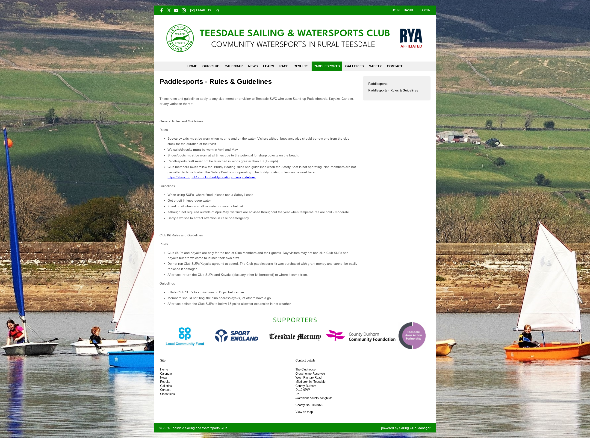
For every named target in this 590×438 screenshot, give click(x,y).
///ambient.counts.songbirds (314, 398)
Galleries (354, 66)
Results (301, 66)
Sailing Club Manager (415, 428)
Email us (203, 10)
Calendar (234, 66)
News (253, 66)
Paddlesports (327, 66)
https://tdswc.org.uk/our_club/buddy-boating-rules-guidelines (212, 177)
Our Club (210, 66)
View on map (304, 412)
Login (425, 10)
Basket (410, 10)
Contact (395, 66)
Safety (375, 66)
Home (192, 66)
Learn (268, 66)
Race (283, 66)
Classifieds (167, 394)
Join (396, 10)
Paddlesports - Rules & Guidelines (393, 90)
